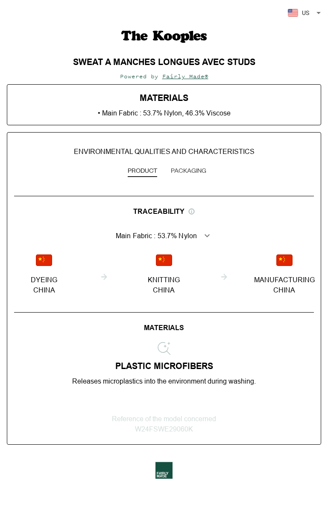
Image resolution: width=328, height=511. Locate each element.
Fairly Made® (185, 76)
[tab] (142, 171)
